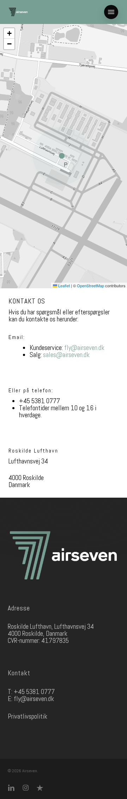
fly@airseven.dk (84, 347)
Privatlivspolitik (27, 716)
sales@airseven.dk (66, 354)
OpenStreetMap (90, 285)
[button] (111, 12)
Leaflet (63, 285)
